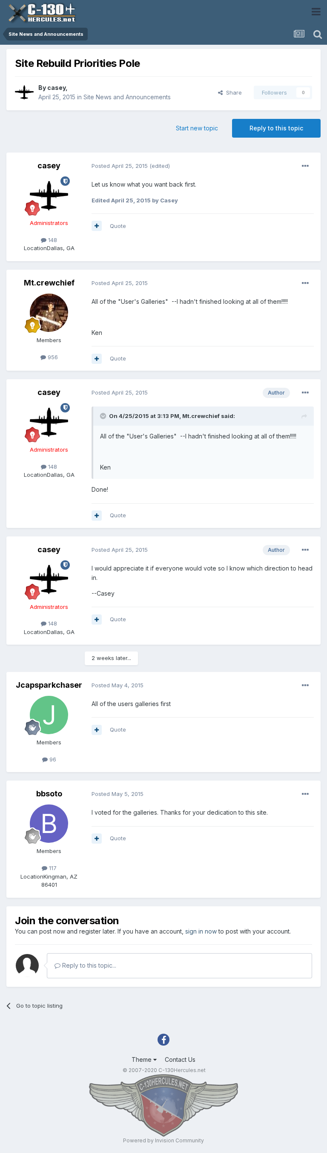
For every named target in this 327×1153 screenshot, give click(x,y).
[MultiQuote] (97, 226)
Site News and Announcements (127, 97)
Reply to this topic (276, 128)
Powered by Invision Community (163, 1140)
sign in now (201, 931)
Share (232, 92)
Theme (142, 1059)
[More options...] (305, 166)
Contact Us (180, 1059)
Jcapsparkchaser (49, 684)
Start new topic (197, 128)
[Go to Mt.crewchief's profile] (49, 313)
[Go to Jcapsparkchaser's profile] (49, 715)
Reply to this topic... (88, 965)
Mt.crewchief (49, 282)
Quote (118, 225)
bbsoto (49, 793)
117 (52, 868)
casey (56, 87)
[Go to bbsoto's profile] (49, 823)
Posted (120, 165)
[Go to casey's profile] (24, 92)
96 (52, 759)
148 (51, 239)
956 (52, 357)
